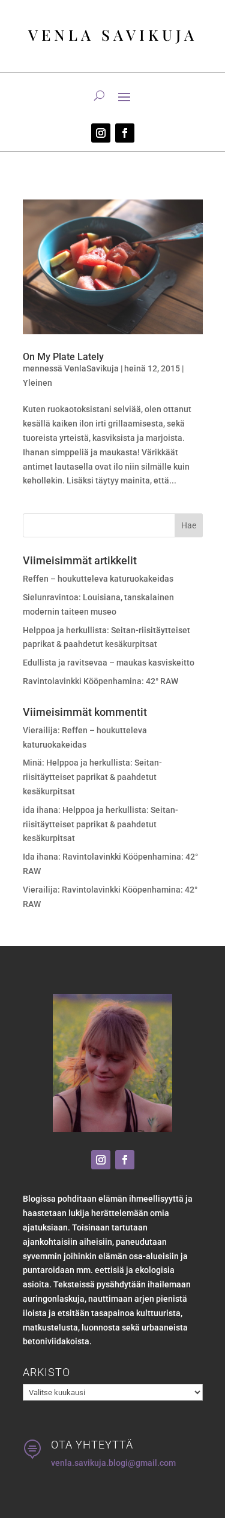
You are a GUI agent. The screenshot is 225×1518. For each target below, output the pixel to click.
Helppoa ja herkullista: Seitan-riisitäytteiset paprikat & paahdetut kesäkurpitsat (92, 777)
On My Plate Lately (63, 356)
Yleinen (37, 383)
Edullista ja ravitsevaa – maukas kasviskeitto (108, 662)
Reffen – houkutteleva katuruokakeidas (98, 578)
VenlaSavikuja (91, 368)
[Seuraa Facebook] (124, 133)
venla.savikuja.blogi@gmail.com (113, 1463)
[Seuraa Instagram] (100, 133)
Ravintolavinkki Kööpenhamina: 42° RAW (100, 681)
